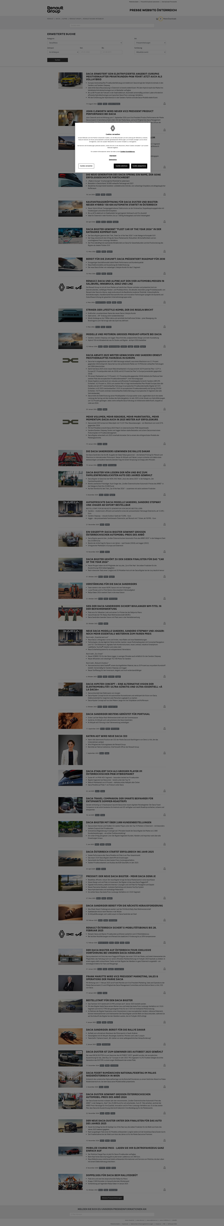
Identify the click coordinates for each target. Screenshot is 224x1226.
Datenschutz (113, 160)
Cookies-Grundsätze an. (127, 152)
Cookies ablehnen (122, 166)
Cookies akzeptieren (139, 166)
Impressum (112, 156)
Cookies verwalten (86, 166)
